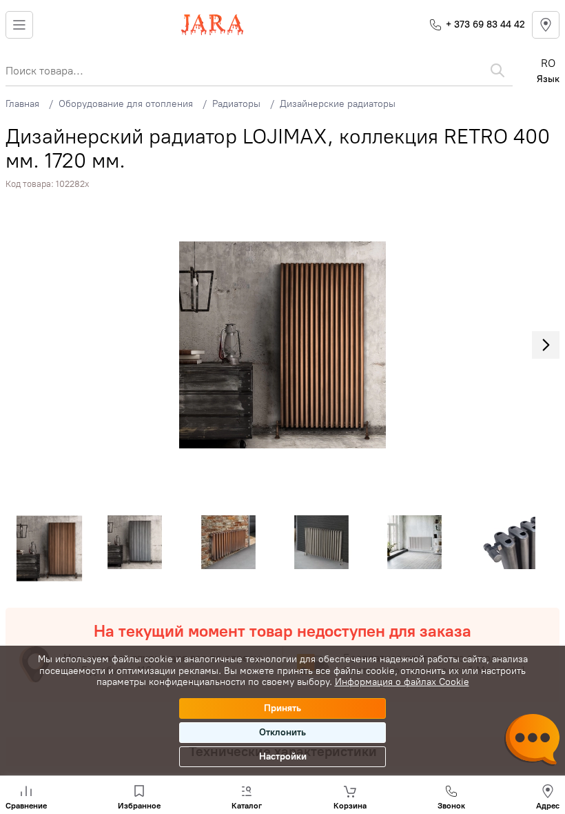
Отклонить (282, 732)
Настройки (283, 756)
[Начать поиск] (497, 70)
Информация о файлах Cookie (402, 682)
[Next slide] (545, 345)
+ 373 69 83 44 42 (485, 24)
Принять (282, 708)
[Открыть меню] (19, 25)
